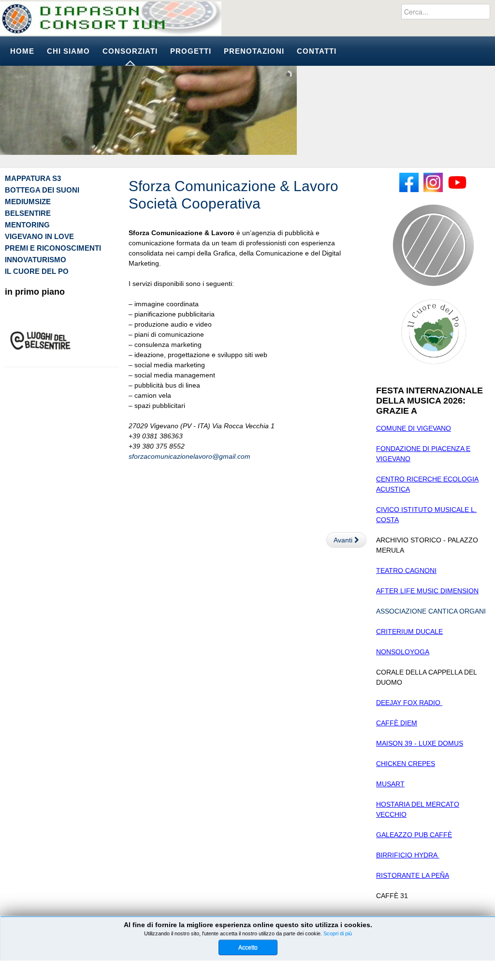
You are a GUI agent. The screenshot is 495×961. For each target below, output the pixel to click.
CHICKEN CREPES (405, 763)
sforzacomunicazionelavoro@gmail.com (189, 456)
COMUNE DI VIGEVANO (413, 428)
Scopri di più (337, 933)
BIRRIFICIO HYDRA (407, 855)
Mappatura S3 (33, 178)
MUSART (390, 784)
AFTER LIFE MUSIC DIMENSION (427, 591)
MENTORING (27, 225)
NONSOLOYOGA (402, 652)
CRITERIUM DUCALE (409, 631)
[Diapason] (110, 18)
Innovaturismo (35, 259)
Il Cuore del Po (37, 271)
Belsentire (28, 213)
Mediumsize (28, 201)
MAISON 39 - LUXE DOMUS (419, 743)
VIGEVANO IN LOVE (39, 236)
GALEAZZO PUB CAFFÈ (414, 835)
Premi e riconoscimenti (53, 248)
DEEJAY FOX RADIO (409, 702)
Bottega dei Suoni (42, 190)
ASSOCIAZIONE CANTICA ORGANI (431, 611)
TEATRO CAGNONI (406, 570)
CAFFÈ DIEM (396, 723)
